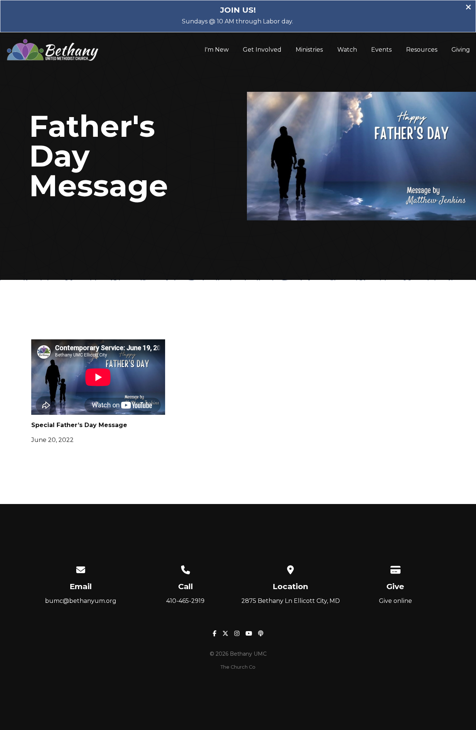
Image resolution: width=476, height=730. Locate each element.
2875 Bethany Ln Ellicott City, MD (290, 600)
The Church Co (238, 667)
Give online (395, 600)
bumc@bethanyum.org (80, 600)
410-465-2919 (185, 600)
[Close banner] (468, 8)
